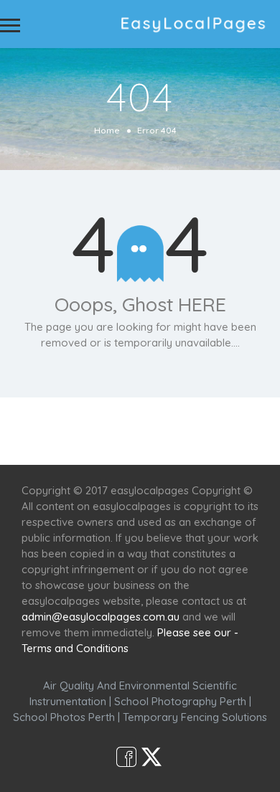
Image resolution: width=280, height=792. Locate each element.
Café (235, 423)
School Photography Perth (180, 701)
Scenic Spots (173, 423)
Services (102, 423)
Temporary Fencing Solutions (195, 717)
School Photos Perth (64, 717)
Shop (140, 439)
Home (107, 130)
